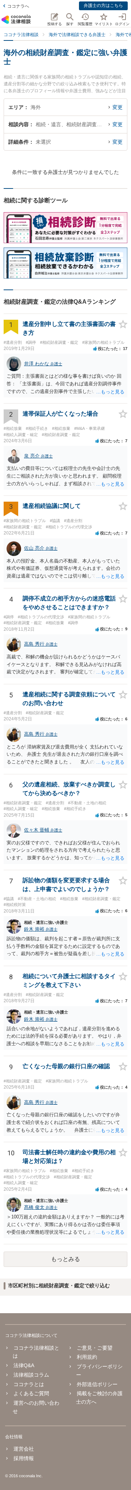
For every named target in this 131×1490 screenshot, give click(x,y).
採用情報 (23, 1458)
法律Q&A (23, 1365)
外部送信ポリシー (97, 1384)
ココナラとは (28, 1384)
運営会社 (23, 1449)
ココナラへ (18, 6)
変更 (117, 107)
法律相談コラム (31, 1375)
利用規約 (87, 1357)
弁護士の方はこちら (103, 5)
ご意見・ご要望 (94, 1348)
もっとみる (65, 1259)
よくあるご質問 (31, 1393)
